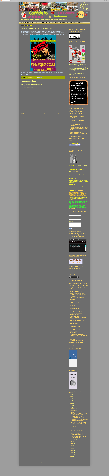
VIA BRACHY (73, 305)
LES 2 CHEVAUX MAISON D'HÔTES (77, 320)
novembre (73, 410)
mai (72, 446)
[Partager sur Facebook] (40, 77)
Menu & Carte (79, 190)
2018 (71, 407)
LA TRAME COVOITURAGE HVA (77, 297)
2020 (71, 403)
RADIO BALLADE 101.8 (75, 329)
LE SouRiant (72, 299)
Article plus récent (25, 113)
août (72, 441)
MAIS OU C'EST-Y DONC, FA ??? (77, 130)
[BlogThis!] (38, 77)
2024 (71, 396)
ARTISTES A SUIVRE (74, 302)
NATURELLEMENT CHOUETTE (76, 334)
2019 (71, 405)
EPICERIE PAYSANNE (74, 308)
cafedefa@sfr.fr (75, 171)
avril (72, 448)
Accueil (43, 113)
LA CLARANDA (73, 331)
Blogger (66, 462)
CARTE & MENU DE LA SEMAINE (77, 120)
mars (72, 450)
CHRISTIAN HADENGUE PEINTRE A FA (78, 335)
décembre (73, 408)
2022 (71, 400)
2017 (71, 456)
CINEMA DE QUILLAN (74, 316)
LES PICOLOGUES (74, 323)
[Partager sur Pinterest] (41, 77)
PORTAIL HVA (73, 296)
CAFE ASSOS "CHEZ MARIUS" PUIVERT (79, 303)
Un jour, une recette (73, 270)
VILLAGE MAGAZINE (74, 328)
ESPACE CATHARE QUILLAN (76, 310)
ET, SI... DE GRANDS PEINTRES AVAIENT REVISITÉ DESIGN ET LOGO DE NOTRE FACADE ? (79, 128)
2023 (71, 398)
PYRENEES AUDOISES (75, 326)
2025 (71, 394)
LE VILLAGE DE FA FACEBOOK (77, 293)
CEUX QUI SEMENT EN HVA (76, 311)
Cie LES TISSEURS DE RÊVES (76, 313)
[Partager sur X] (39, 77)
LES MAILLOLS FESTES (75, 314)
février (72, 452)
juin (72, 445)
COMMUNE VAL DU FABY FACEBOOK (78, 294)
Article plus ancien (61, 113)
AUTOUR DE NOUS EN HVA (76, 118)
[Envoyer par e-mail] (37, 77)
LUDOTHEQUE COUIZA (75, 325)
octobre (73, 412)
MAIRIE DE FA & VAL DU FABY (76, 291)
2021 (71, 401)
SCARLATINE (73, 321)
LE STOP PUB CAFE (74, 332)
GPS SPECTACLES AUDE (75, 300)
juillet (72, 443)
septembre (73, 439)
